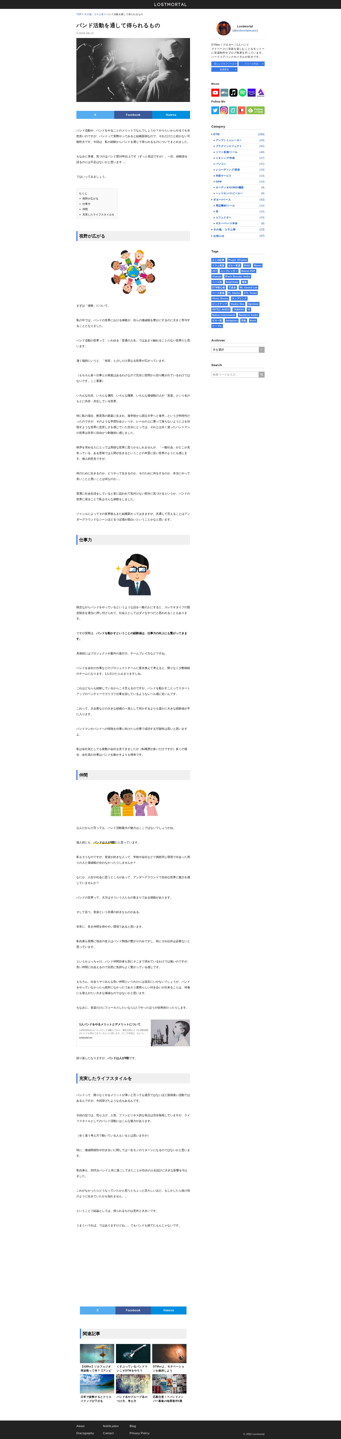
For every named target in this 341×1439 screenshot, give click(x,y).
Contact (108, 1433)
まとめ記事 (218, 260)
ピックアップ (219, 304)
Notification (111, 1426)
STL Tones (250, 293)
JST (214, 271)
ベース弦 (217, 282)
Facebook (133, 114)
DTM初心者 (218, 287)
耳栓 (243, 320)
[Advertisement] (133, 1267)
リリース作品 (251, 64)
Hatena (171, 114)
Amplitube (232, 282)
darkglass (232, 320)
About (80, 1426)
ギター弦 (217, 320)
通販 (244, 282)
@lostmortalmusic (245, 30)
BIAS (247, 265)
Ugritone (253, 304)
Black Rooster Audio (237, 276)
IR (249, 309)
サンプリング (239, 298)
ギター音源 (234, 265)
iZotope (216, 276)
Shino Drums (220, 298)
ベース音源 (218, 293)
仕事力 (86, 203)
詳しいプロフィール (224, 64)
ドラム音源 (218, 265)
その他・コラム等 (94, 14)
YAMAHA (238, 309)
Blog (133, 1426)
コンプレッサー (229, 271)
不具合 (232, 287)
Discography (85, 1433)
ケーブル (217, 326)
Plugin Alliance (237, 260)
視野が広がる (90, 198)
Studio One (237, 304)
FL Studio (234, 293)
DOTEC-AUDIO (221, 309)
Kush (253, 320)
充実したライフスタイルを (98, 214)
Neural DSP (248, 271)
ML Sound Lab (248, 287)
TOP (79, 14)
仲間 (85, 209)
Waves (258, 265)
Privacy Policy (140, 1433)
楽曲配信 (224, 69)
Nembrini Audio (248, 315)
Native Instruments (223, 315)
